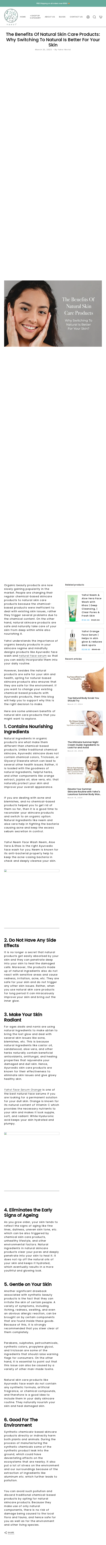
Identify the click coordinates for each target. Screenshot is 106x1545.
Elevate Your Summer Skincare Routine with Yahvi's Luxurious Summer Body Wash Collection (84, 792)
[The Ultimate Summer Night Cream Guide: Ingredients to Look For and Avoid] (84, 723)
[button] (35, 17)
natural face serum (33, 655)
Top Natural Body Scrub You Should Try (83, 699)
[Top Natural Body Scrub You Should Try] (84, 679)
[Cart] (101, 17)
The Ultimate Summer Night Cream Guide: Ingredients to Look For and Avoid (83, 745)
